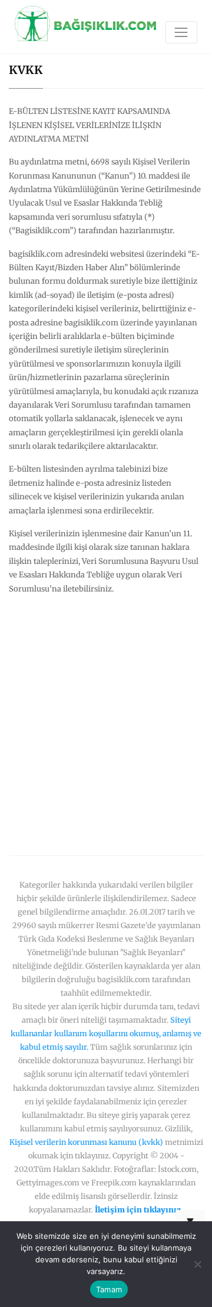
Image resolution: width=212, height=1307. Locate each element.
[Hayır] (197, 1264)
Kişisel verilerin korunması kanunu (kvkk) (86, 1142)
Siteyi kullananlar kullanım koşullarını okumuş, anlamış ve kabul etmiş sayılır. (106, 1033)
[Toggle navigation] (181, 32)
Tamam (109, 1289)
